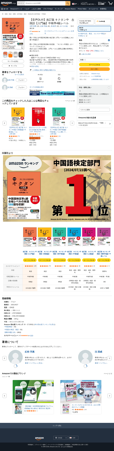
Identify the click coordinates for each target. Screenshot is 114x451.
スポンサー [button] (5, 376)
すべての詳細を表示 (37, 87)
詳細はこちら (99, 51)
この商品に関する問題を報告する (44, 70)
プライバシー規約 (40, 444)
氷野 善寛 (33, 26)
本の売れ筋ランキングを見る (45, 324)
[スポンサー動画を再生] (33, 391)
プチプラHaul (48, 9)
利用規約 (30, 444)
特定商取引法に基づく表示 (80, 444)
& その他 (64, 26)
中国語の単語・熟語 (12, 329)
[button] (4, 9)
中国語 (44, 14)
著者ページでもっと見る (33, 363)
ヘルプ (27, 9)
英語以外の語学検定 (34, 14)
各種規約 (67, 444)
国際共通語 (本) (10, 332)
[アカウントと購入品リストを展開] (95, 4)
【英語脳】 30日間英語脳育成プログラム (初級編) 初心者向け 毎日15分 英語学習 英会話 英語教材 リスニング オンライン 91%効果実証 (38, 407)
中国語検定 (8, 327)
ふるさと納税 (36, 9)
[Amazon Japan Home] (39, 438)
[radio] (86, 22)
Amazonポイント (16, 9)
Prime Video (82, 9)
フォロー (21, 80)
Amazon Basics (70, 9)
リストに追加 (85, 110)
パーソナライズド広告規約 (55, 444)
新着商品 (103, 9)
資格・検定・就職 (10, 14)
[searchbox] (45, 3)
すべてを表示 (19, 74)
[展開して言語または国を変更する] (66, 438)
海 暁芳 (53, 26)
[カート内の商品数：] (110, 3)
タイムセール (93, 9)
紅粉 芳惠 (43, 26)
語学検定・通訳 (21, 14)
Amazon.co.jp (95, 73)
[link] (18, 129)
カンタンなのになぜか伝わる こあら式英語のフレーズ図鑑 (86, 406)
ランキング (59, 9)
